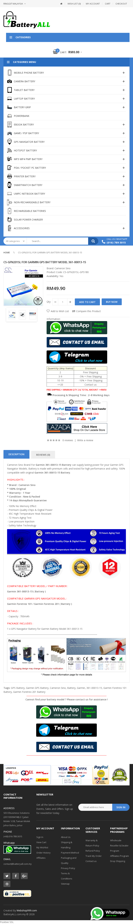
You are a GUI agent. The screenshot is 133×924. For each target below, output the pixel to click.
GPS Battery (18, 688)
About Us (65, 837)
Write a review (85, 440)
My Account (93, 3)
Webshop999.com (27, 910)
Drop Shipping (117, 861)
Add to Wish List (60, 311)
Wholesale (115, 840)
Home (6, 252)
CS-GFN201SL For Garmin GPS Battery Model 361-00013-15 (50, 252)
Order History (43, 852)
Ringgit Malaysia (13, 3)
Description (16, 454)
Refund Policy (93, 850)
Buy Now (111, 301)
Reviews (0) (43, 454)
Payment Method (70, 852)
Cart (107, 3)
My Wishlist (42, 847)
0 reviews (68, 440)
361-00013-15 (94, 688)
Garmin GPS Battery (37, 688)
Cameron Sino (62, 268)
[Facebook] (15, 876)
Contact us (91, 861)
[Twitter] (6, 876)
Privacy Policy (68, 868)
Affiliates (41, 857)
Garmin (81, 688)
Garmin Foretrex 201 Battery (29, 691)
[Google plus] (24, 876)
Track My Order (94, 855)
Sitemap (65, 883)
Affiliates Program (119, 855)
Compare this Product (88, 311)
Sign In (39, 837)
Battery (71, 688)
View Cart (41, 842)
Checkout (121, 3)
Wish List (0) (74, 3)
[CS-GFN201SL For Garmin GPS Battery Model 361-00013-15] (23, 286)
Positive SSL (7, 922)
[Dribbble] (6, 884)
